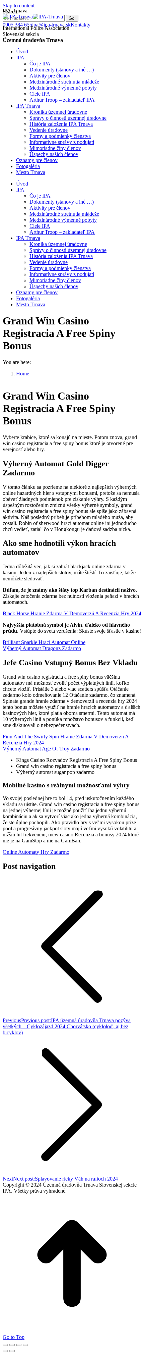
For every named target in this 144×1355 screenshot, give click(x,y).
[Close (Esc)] (5, 1345)
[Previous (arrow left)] (5, 1351)
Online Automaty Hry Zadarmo (36, 852)
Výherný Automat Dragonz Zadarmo (42, 648)
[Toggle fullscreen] (18, 1345)
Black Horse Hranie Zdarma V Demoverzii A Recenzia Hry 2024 (72, 613)
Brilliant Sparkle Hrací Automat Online (44, 642)
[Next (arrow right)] (12, 1351)
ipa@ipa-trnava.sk (51, 25)
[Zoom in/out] (25, 1345)
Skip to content (18, 5)
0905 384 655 (17, 25)
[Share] (12, 1345)
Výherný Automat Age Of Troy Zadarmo (46, 748)
